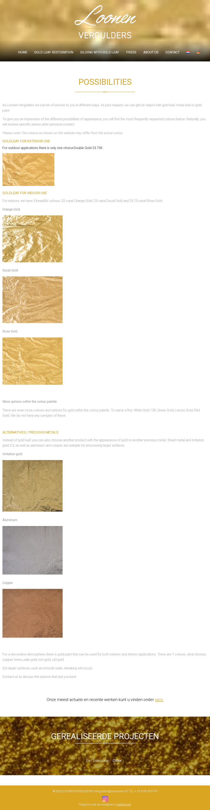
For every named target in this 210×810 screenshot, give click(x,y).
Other (117, 760)
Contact (172, 52)
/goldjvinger (123, 804)
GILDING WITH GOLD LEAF (99, 52)
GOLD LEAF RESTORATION (53, 52)
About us (151, 52)
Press (131, 52)
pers (159, 699)
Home (22, 52)
